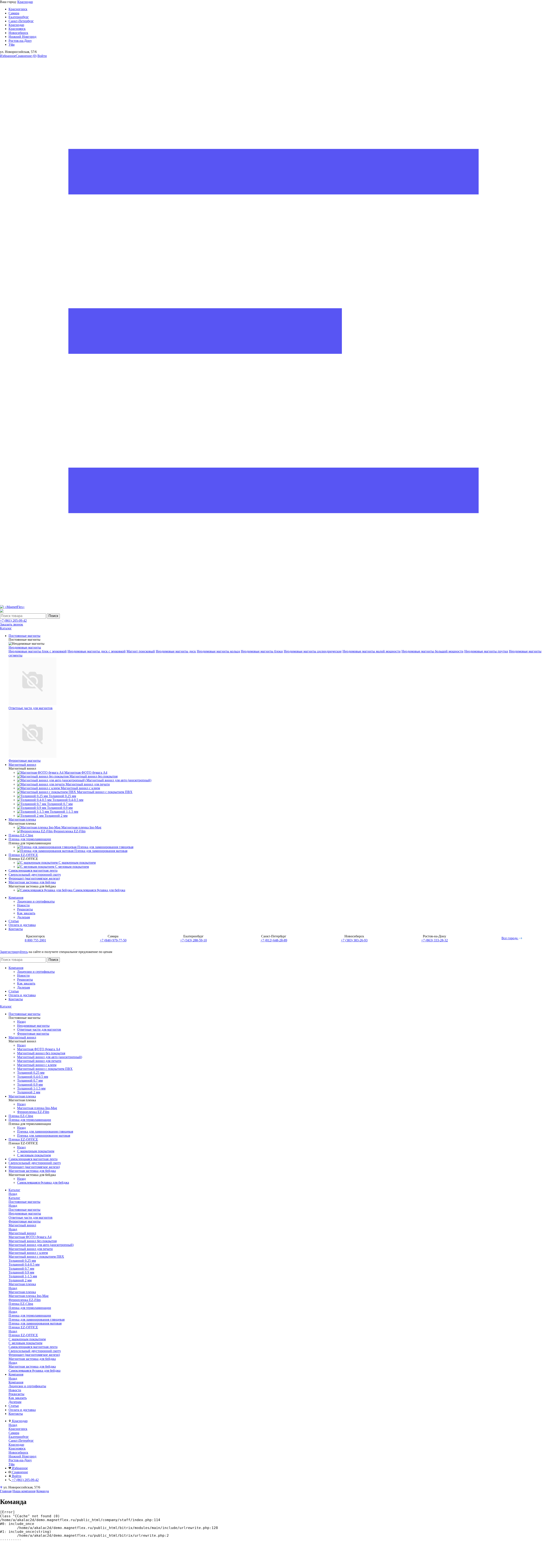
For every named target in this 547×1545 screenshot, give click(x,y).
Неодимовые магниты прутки (486, 651)
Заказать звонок (11, 624)
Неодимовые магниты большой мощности (432, 651)
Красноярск (17, 29)
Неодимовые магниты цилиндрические (313, 651)
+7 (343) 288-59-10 (193, 940)
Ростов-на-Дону (20, 40)
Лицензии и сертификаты (36, 901)
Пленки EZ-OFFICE (23, 1335)
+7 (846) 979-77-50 (113, 940)
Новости (23, 905)
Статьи (14, 921)
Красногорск (18, 9)
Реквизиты (25, 909)
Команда (42, 1491)
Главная (6, 1491)
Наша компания (23, 1491)
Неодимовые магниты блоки (262, 651)
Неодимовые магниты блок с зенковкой (38, 651)
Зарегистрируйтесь (14, 952)
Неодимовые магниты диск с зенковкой (97, 651)
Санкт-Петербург (21, 21)
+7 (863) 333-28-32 (434, 940)
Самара (14, 13)
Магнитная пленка (22, 1292)
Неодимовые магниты (25, 647)
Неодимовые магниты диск (176, 651)
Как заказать (26, 913)
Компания (16, 897)
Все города (509, 938)
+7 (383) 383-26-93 (354, 940)
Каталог (6, 1006)
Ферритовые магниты (25, 760)
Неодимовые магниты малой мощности (372, 651)
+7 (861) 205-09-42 (13, 620)
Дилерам (23, 917)
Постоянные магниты (24, 1209)
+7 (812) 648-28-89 (273, 940)
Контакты (16, 929)
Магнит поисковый (140, 651)
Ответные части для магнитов (31, 708)
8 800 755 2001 (35, 940)
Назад (21, 1021)
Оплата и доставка (22, 925)
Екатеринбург (19, 17)
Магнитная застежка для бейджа (32, 1366)
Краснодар (25, 2)
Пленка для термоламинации (30, 1315)
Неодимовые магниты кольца (218, 651)
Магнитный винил (22, 1233)
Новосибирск (18, 33)
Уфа (12, 44)
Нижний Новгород (22, 36)
